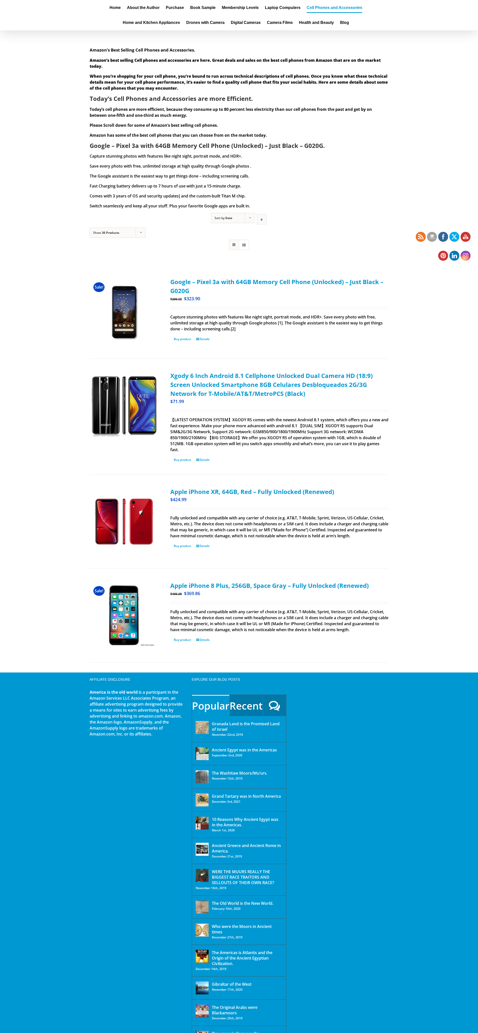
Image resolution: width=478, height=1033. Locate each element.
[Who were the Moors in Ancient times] (202, 930)
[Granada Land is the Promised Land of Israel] (202, 727)
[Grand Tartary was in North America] (202, 799)
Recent (246, 706)
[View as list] (244, 245)
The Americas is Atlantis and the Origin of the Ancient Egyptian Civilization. (242, 958)
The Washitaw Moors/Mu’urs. (239, 773)
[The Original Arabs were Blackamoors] (202, 1011)
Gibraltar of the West (231, 984)
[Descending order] (262, 219)
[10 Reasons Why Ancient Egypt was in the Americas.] (202, 823)
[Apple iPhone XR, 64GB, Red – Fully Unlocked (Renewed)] (124, 521)
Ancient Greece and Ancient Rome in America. (246, 848)
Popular (210, 706)
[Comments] (274, 705)
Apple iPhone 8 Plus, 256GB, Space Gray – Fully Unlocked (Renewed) (269, 585)
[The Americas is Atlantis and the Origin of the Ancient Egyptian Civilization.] (202, 956)
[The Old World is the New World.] (202, 907)
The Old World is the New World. (242, 903)
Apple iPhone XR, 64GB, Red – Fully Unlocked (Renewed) (252, 491)
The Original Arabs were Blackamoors (234, 1010)
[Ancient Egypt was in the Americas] (202, 753)
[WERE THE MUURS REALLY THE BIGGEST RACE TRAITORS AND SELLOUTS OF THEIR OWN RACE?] (202, 875)
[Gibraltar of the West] (202, 987)
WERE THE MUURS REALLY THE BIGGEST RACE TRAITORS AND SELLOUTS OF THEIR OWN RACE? (243, 877)
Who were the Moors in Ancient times (242, 929)
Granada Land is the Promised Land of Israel (246, 726)
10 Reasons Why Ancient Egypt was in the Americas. (245, 822)
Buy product (182, 339)
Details (205, 339)
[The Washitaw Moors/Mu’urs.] (202, 776)
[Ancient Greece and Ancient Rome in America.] (202, 849)
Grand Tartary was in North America (246, 796)
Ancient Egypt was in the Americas (244, 750)
